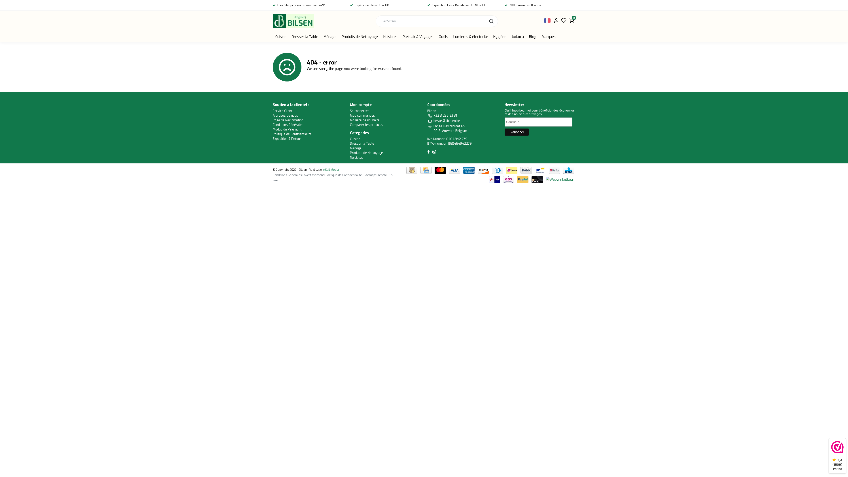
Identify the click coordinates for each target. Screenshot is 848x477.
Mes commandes (362, 116)
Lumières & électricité (470, 36)
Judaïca (518, 36)
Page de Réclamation (288, 120)
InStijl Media (330, 170)
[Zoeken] (491, 21)
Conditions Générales (288, 125)
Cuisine (280, 36)
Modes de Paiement (287, 129)
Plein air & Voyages (418, 36)
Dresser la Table (305, 36)
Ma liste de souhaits (365, 120)
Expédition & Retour (287, 139)
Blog (532, 36)
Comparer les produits (366, 125)
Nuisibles (390, 36)
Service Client (282, 111)
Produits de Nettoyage (360, 36)
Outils (443, 36)
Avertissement (314, 175)
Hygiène (499, 36)
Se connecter (359, 111)
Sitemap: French (375, 175)
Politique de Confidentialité (292, 134)
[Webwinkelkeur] (560, 179)
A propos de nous (285, 116)
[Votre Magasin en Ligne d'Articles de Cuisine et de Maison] (293, 21)
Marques (549, 36)
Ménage (330, 36)
